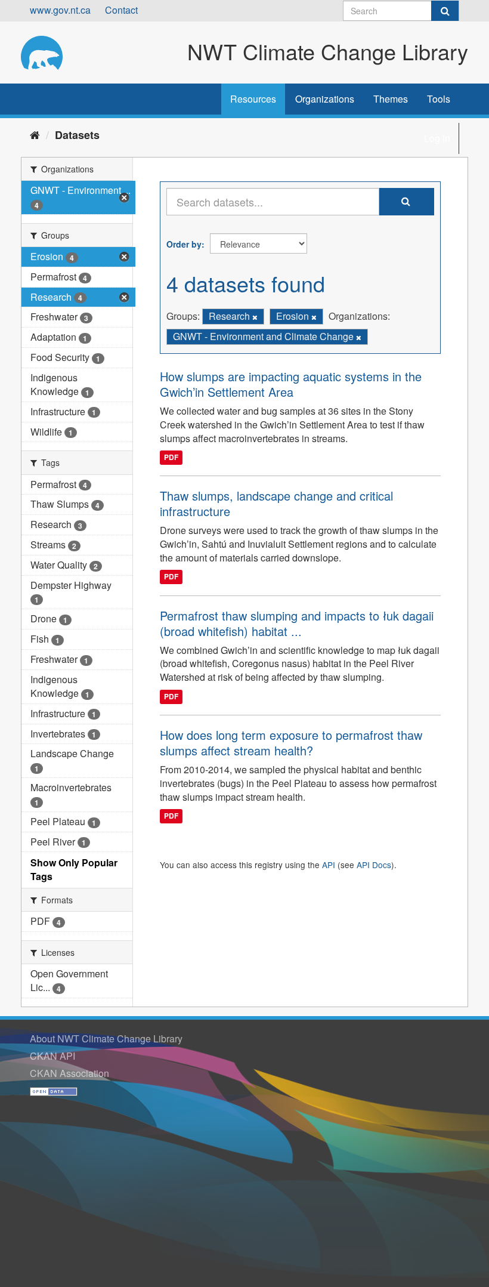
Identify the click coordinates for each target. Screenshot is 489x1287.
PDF (171, 457)
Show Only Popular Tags (73, 869)
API (328, 865)
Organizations (324, 99)
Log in (437, 138)
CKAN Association (69, 1073)
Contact (121, 10)
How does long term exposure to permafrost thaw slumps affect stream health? (291, 742)
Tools (438, 99)
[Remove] (255, 317)
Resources (253, 99)
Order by (184, 244)
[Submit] (445, 11)
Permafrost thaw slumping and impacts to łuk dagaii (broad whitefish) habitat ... (297, 623)
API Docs (374, 865)
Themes (390, 99)
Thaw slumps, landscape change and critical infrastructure (276, 503)
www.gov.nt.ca (60, 10)
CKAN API (52, 1056)
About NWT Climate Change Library (106, 1038)
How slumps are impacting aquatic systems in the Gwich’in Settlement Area (291, 384)
